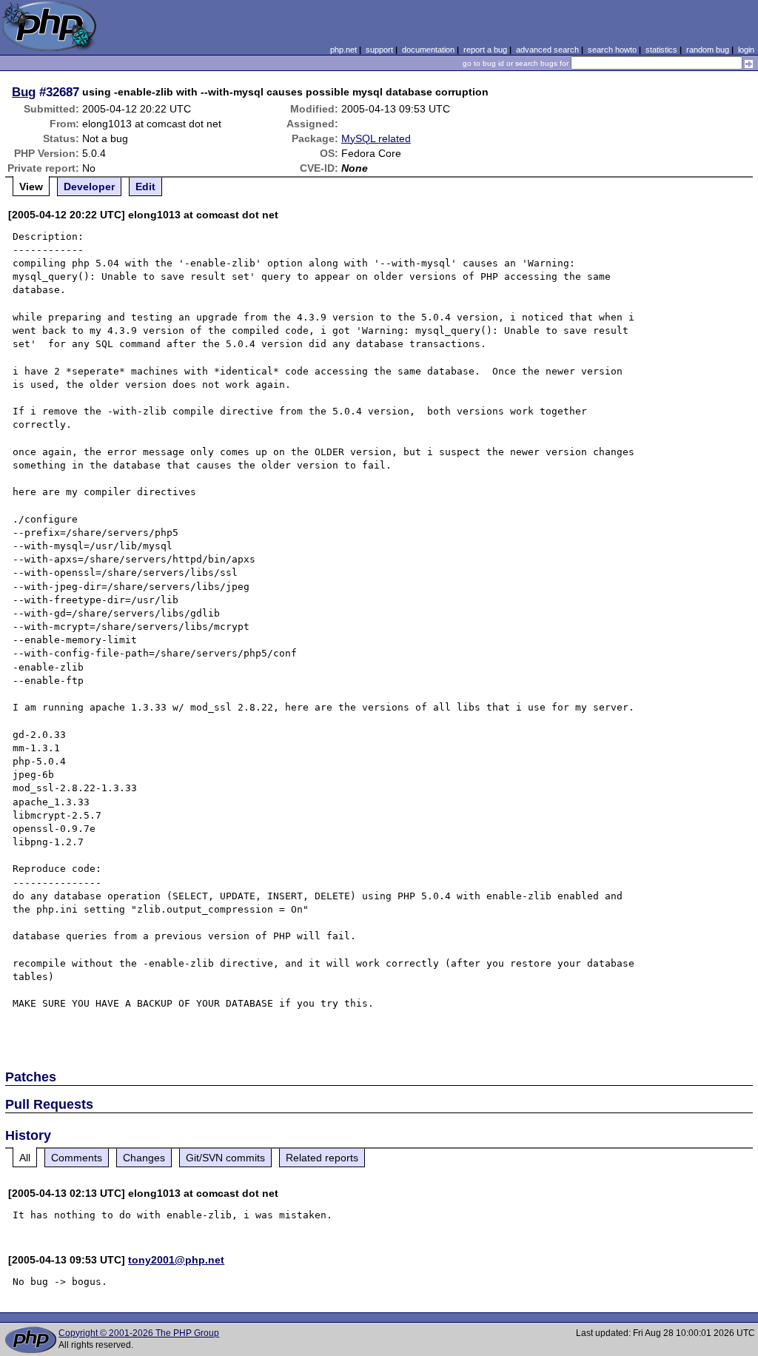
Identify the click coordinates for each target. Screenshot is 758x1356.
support (379, 49)
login (746, 49)
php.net (343, 49)
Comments (76, 1158)
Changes (144, 1158)
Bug (24, 91)
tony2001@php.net (176, 1260)
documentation (428, 49)
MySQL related (376, 138)
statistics (661, 49)
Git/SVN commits (225, 1158)
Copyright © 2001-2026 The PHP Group (138, 1333)
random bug (707, 49)
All (24, 1158)
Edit (145, 186)
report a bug (485, 49)
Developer (89, 186)
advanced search (547, 49)
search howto (612, 49)
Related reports (322, 1158)
